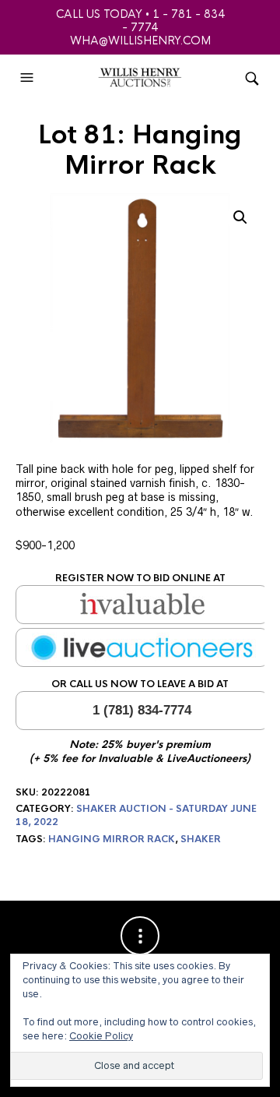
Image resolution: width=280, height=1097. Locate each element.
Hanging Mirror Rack (111, 839)
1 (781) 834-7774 (142, 710)
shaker (200, 839)
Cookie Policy (101, 1036)
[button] (28, 78)
